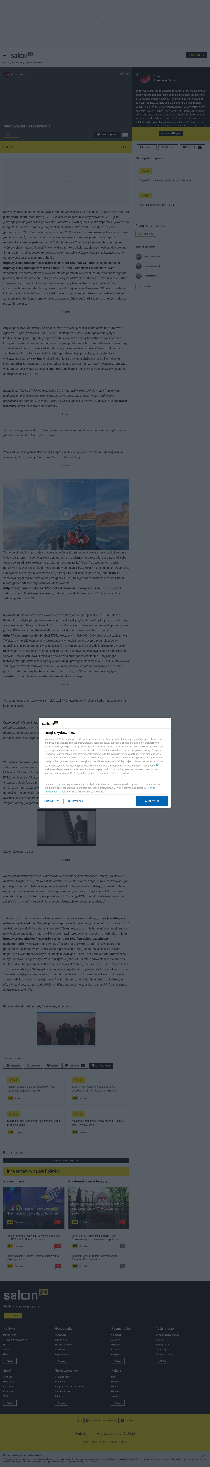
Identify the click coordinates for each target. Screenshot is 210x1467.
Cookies (64, 791)
